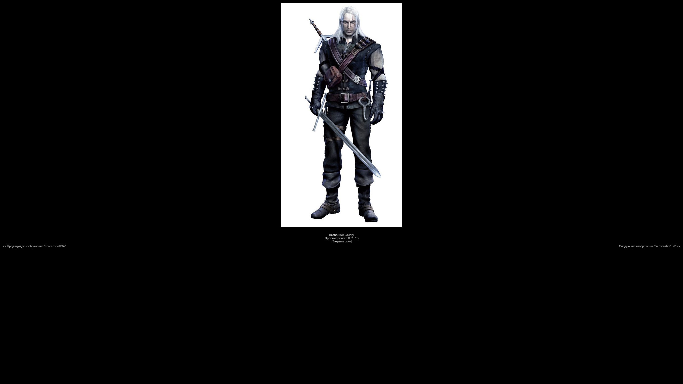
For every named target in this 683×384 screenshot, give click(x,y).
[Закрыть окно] (342, 241)
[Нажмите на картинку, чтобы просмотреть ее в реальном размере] (341, 225)
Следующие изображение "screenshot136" (647, 246)
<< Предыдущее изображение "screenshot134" (34, 246)
